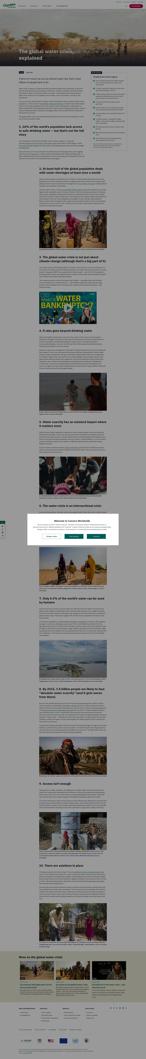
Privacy (96, 527)
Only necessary (74, 536)
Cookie (104, 527)
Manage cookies (51, 536)
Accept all (96, 536)
